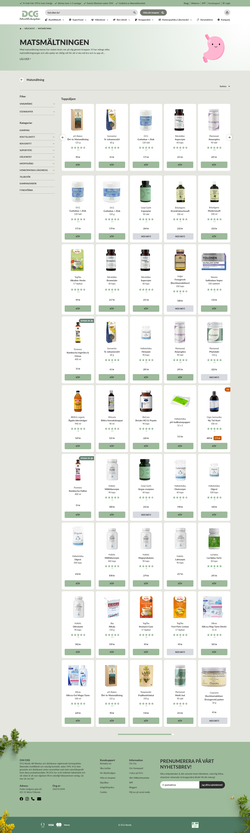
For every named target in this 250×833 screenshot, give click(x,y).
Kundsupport (214, 3)
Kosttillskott (27, 136)
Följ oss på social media (139, 792)
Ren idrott (26, 143)
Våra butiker (105, 768)
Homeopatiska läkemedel (34, 170)
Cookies (103, 792)
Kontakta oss (105, 763)
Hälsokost (26, 156)
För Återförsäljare (107, 773)
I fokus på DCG (136, 773)
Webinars (195, 3)
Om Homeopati (136, 768)
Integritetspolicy (107, 787)
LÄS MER (24, 58)
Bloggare (133, 787)
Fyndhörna (26, 190)
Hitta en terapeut (107, 777)
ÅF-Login (226, 3)
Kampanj (25, 130)
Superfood (26, 150)
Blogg (186, 3)
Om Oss (132, 763)
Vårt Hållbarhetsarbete (139, 777)
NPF (204, 3)
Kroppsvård (26, 163)
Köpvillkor (104, 782)
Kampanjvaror (28, 183)
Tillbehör (25, 176)
